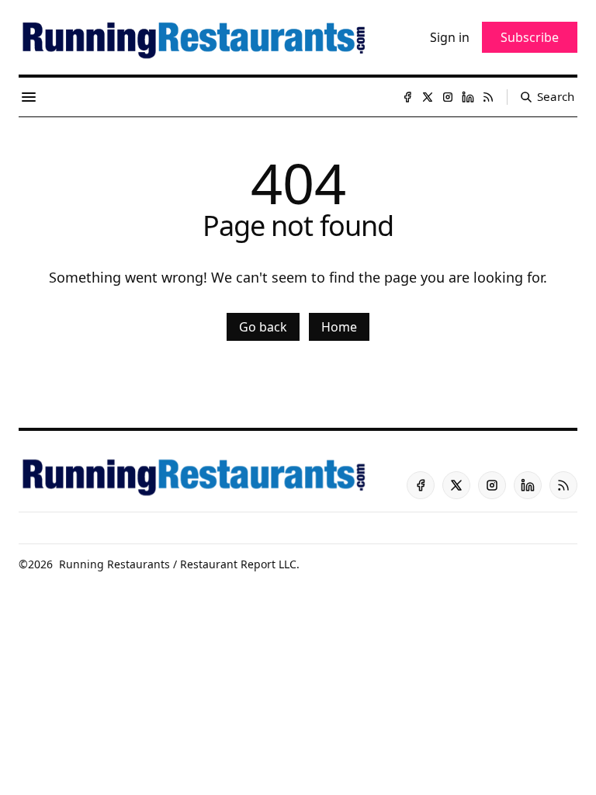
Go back (263, 326)
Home (339, 326)
